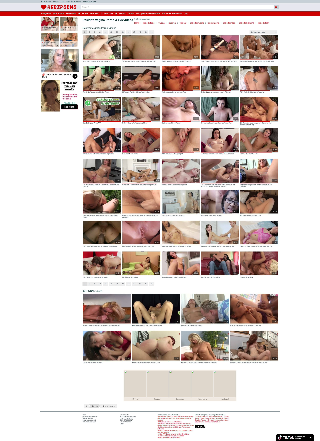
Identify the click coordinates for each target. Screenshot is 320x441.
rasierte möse (229, 23)
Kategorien (46, 13)
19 (111, 32)
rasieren (172, 23)
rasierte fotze (148, 23)
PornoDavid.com (89, 1)
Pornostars (71, 13)
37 (134, 32)
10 (100, 32)
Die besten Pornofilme (172, 13)
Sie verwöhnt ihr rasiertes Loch (250, 215)
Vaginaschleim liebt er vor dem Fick (174, 92)
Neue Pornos (58, 13)
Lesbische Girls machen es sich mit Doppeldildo (174, 423)
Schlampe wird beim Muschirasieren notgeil (176, 246)
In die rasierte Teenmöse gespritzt (173, 215)
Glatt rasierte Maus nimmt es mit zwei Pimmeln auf (100, 246)
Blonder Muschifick (246, 277)
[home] (86, 406)
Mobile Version (87, 418)
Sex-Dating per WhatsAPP (92, 123)
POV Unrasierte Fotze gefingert (172, 154)
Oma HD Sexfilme (73, 1)
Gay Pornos (199, 422)
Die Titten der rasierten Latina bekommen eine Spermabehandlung (256, 124)
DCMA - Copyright (126, 418)
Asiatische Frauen (222, 418)
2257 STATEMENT (126, 420)
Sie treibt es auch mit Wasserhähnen (174, 277)
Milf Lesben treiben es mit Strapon (170, 422)
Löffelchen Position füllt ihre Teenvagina (136, 92)
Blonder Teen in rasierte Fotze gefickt (174, 185)
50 (151, 32)
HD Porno (210, 420)
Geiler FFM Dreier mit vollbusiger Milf (171, 436)
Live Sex (84, 13)
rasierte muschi (197, 23)
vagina (161, 23)
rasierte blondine (246, 23)
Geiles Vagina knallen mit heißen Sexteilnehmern (257, 61)
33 (128, 32)
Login (122, 423)
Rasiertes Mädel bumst (130, 154)
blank (136, 23)
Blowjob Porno (200, 420)
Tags (186, 13)
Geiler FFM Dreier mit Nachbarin (169, 437)
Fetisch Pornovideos (207, 418)
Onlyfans (121, 13)
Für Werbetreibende (89, 422)
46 (146, 32)
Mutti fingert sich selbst (130, 277)
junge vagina (213, 23)
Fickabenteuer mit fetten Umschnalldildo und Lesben (176, 425)
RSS (84, 415)
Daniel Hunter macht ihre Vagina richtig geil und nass (219, 61)
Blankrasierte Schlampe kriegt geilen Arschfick (138, 246)
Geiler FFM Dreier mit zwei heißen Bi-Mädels (173, 434)
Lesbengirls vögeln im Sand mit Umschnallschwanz (175, 417)
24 (117, 32)
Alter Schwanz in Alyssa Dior (210, 277)
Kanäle (131, 13)
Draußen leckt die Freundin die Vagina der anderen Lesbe (100, 216)
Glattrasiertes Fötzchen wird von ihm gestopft (98, 154)
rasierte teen (263, 23)
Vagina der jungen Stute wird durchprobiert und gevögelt (256, 185)
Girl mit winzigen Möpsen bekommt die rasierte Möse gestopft (101, 185)
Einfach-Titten (58, 1)
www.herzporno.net (89, 420)
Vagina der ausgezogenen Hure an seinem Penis (139, 61)
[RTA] (200, 428)
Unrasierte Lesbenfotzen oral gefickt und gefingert (139, 185)
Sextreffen (94, 13)
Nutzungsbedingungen (128, 417)
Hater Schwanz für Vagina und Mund (134, 123)
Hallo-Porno (46, 1)
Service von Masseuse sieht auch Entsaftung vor (217, 246)
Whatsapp (108, 13)
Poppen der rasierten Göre (249, 154)
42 (140, 32)
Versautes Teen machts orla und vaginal (96, 61)
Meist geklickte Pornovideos (148, 13)
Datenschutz (124, 415)
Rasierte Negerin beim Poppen (211, 215)
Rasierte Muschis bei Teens (171, 123)
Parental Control (125, 422)
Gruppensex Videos (215, 417)
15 (105, 32)
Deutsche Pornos (201, 417)
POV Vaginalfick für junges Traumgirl (252, 92)
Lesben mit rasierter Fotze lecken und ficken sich (217, 154)
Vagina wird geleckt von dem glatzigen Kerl (176, 61)
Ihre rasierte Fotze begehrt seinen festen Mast (216, 123)
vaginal (183, 23)
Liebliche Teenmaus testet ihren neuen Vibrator (256, 246)
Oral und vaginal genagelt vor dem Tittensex (216, 92)
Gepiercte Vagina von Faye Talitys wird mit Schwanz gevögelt (140, 216)
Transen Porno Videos (212, 422)
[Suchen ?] (276, 7)
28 (123, 32)
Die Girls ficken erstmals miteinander (95, 277)
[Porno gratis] (59, 10)
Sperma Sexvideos (222, 420)
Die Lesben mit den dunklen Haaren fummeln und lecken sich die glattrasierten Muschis (218, 185)
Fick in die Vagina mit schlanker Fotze (96, 92)
